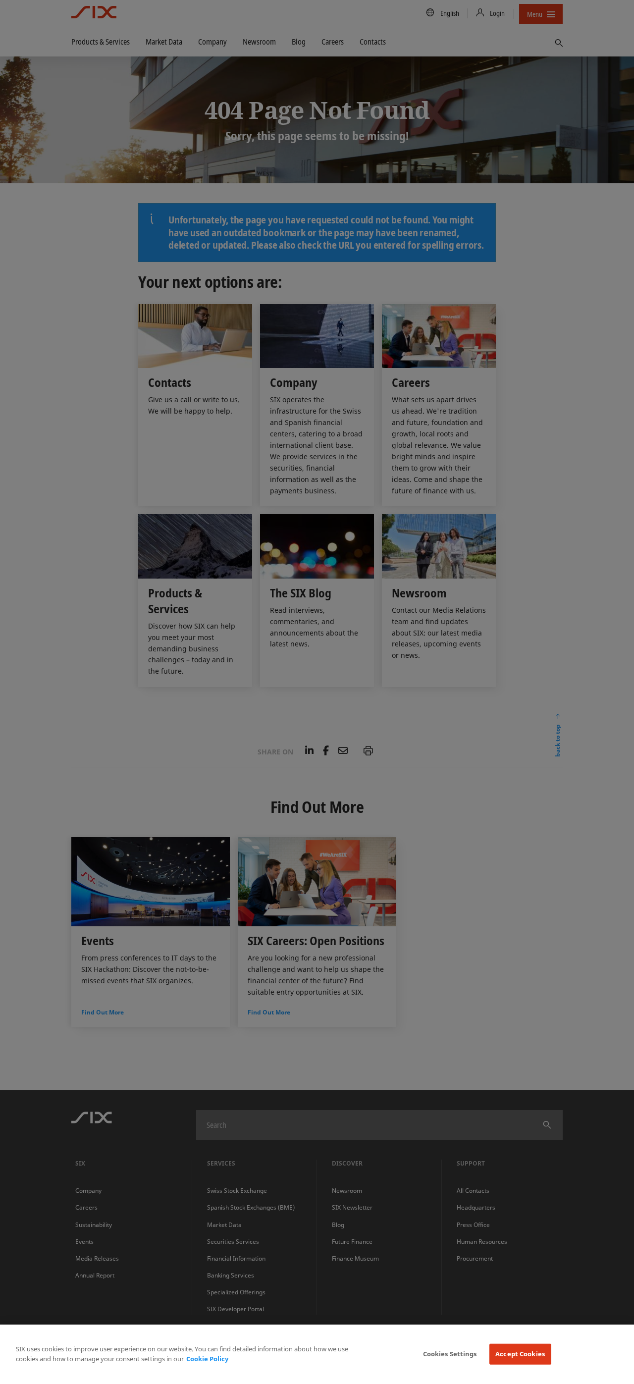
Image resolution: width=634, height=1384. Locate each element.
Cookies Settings (450, 1353)
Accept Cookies (520, 1353)
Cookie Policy (207, 1358)
